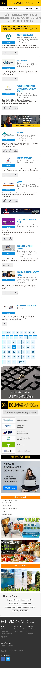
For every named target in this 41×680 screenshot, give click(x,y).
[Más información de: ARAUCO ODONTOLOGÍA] (8, 37)
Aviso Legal (4, 651)
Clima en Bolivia (18, 631)
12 (25, 337)
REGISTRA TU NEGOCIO (20, 457)
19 (23, 342)
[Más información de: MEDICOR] (8, 134)
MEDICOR (20, 132)
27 (28, 347)
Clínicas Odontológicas (9, 508)
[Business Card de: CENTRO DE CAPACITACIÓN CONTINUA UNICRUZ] (16, 441)
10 (16, 337)
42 (33, 357)
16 (9, 342)
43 (4, 362)
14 (35, 337)
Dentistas (5, 511)
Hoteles (29, 631)
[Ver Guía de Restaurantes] (20, 551)
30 (9, 352)
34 (28, 352)
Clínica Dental (6, 506)
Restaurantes (30, 633)
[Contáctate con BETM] (20, 382)
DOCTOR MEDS (22, 60)
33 (23, 352)
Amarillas (3, 629)
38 (14, 357)
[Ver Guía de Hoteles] (20, 527)
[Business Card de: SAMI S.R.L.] (16, 434)
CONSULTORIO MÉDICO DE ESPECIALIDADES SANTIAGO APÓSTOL (26, 89)
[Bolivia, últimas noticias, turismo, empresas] (17, 623)
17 (14, 342)
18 (18, 342)
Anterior (6, 332)
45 (14, 362)
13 (30, 337)
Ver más (8, 42)
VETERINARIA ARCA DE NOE (26, 305)
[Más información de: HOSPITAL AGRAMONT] (8, 160)
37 (9, 357)
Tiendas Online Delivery (5, 636)
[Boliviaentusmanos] (3, 3)
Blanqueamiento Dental (9, 500)
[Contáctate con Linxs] (20, 477)
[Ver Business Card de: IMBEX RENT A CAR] (20, 211)
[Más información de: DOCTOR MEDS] (8, 62)
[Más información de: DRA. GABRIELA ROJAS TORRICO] (8, 248)
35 (33, 352)
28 (33, 347)
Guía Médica (4, 631)
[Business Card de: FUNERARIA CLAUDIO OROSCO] (16, 422)
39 (18, 357)
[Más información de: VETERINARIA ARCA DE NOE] (8, 307)
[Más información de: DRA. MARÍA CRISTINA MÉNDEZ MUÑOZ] (8, 274)
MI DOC (19, 182)
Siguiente (21, 362)
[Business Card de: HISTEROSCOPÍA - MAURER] (16, 428)
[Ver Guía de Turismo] (20, 580)
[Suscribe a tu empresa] (20, 121)
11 (21, 337)
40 (23, 357)
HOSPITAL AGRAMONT (24, 158)
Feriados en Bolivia (19, 629)
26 (23, 347)
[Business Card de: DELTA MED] (16, 453)
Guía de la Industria (6, 633)
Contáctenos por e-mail (7, 648)
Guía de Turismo (31, 629)
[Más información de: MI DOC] (8, 184)
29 (4, 352)
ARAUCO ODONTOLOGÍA (25, 35)
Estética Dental (7, 514)
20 (28, 342)
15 (4, 342)
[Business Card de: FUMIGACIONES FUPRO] (16, 447)
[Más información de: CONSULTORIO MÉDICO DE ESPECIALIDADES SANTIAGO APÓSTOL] (8, 88)
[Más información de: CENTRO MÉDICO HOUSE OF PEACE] (8, 221)
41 (28, 357)
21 (33, 342)
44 (9, 362)
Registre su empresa (7, 645)
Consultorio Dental (8, 503)
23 (9, 347)
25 (18, 347)
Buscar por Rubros (21, 566)
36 (4, 357)
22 (4, 347)
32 (18, 352)
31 (14, 352)
